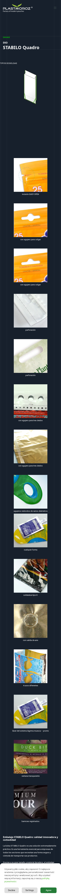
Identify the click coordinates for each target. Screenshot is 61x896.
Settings (29, 890)
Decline (11, 890)
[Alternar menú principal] (55, 8)
